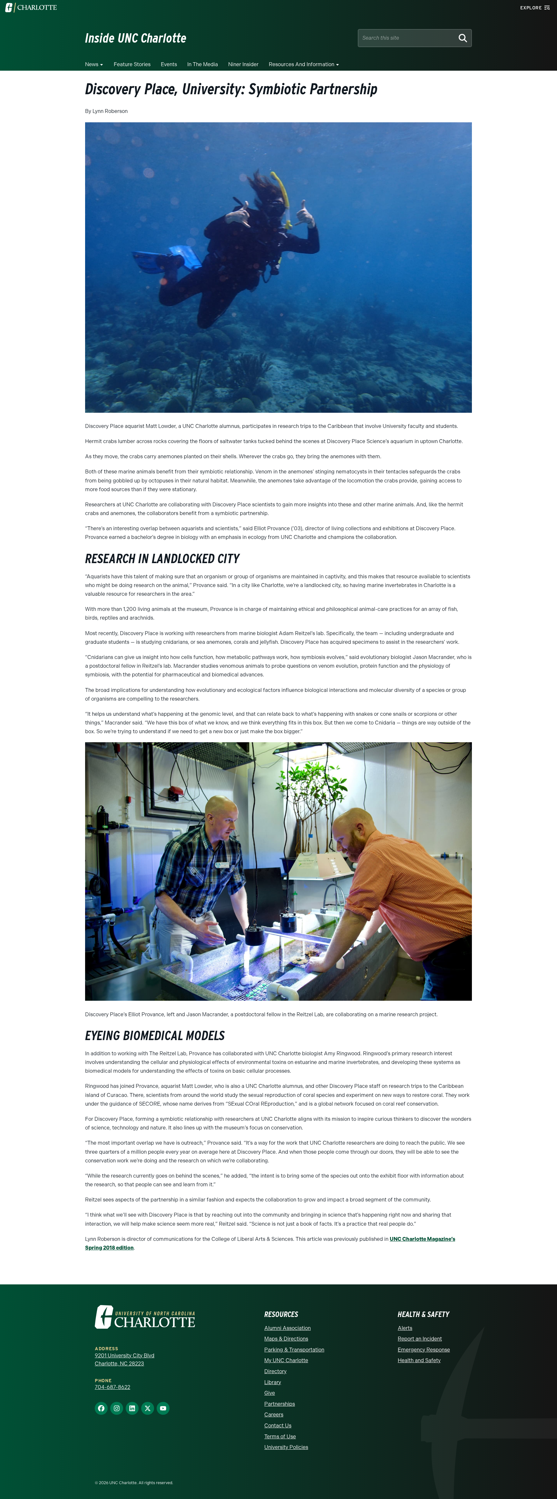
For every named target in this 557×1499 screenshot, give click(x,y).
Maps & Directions (286, 1339)
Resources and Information (301, 64)
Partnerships (279, 1404)
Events (169, 64)
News (91, 64)
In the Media (202, 64)
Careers (273, 1415)
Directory (275, 1371)
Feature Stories (132, 64)
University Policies (286, 1447)
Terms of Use (280, 1436)
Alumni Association (287, 1328)
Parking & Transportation (294, 1350)
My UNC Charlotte (286, 1360)
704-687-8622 (112, 1387)
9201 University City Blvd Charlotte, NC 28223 (124, 1359)
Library (272, 1382)
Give (269, 1393)
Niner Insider (243, 64)
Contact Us (277, 1426)
